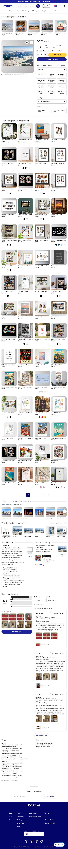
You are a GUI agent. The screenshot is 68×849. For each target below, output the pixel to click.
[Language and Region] (56, 6)
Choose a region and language (32, 831)
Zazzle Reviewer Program (42, 621)
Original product (45, 644)
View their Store (45, 561)
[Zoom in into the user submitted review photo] (5, 617)
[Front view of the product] (17, 56)
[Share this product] (27, 42)
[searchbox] (27, 6)
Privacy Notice (50, 847)
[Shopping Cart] (64, 6)
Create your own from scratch (29, 555)
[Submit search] (38, 6)
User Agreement (43, 847)
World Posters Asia (6, 504)
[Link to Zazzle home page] (7, 6)
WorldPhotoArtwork (56, 48)
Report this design (62, 555)
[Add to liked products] (32, 42)
